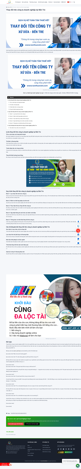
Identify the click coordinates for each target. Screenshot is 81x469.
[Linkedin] (71, 449)
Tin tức (8, 7)
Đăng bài (61, 452)
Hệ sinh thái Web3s (44, 460)
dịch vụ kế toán (17, 350)
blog (28, 445)
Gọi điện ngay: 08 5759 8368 (16, 423)
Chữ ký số (50, 2)
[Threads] (69, 449)
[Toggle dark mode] (74, 2)
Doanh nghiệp (30, 455)
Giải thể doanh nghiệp (42, 2)
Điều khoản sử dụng (46, 451)
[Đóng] (78, 459)
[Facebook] (61, 449)
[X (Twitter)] (66, 449)
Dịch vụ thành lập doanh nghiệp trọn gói (33, 93)
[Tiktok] (58, 449)
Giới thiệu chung (45, 445)
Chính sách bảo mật (46, 449)
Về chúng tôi (18, 2)
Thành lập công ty (33, 2)
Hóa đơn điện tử (57, 2)
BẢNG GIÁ (63, 2)
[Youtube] (63, 449)
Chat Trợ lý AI (69, 452)
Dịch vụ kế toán (25, 2)
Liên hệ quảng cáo (46, 447)
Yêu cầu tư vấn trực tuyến (32, 423)
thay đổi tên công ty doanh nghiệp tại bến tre (18, 413)
